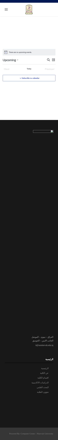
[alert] (29, 52)
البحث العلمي (43, 387)
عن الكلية (44, 373)
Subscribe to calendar (30, 78)
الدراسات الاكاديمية (40, 382)
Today (29, 69)
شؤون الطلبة (43, 392)
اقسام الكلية (43, 378)
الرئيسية (45, 368)
